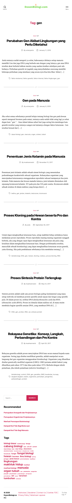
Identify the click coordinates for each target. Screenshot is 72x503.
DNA (22, 256)
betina (13, 193)
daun (13, 449)
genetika (37, 374)
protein (24, 379)
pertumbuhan (7, 476)
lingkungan (10, 461)
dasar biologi (15, 134)
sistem (38, 134)
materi (26, 377)
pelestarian (26, 471)
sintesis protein (36, 312)
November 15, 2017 (46, 162)
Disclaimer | (32, 493)
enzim (32, 451)
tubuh (44, 134)
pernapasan (29, 473)
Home (34, 35)
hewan (30, 256)
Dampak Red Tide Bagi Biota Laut (17, 426)
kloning (36, 256)
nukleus (42, 256)
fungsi (13, 454)
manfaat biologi (10, 468)
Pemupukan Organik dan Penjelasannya (19, 417)
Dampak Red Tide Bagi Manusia (16, 430)
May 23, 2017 (46, 284)
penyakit (6, 473)
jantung (34, 456)
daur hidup (19, 449)
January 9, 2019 (45, 106)
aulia (28, 225)
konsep (55, 374)
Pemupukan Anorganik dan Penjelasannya (20, 413)
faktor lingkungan (50, 78)
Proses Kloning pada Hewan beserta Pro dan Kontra (36, 217)
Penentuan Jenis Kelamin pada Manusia (36, 156)
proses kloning (51, 256)
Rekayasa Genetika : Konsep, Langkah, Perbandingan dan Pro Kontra (36, 335)
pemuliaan (40, 377)
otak (21, 471)
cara (24, 446)
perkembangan (21, 473)
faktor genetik (28, 78)
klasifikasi (32, 459)
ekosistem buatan (8, 451)
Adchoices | (23, 493)
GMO (42, 374)
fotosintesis (7, 453)
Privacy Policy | (24, 495)
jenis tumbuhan (24, 459)
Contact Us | (42, 493)
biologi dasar (10, 443)
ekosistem (28, 449)
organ (33, 134)
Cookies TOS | (52, 493)
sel (29, 312)
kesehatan (48, 374)
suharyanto (30, 50)
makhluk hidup (13, 464)
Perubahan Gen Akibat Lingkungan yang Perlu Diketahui (36, 42)
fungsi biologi (25, 453)
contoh (23, 374)
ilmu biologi (25, 456)
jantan (22, 193)
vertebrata (18, 478)
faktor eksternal (16, 78)
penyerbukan (13, 473)
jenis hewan (14, 459)
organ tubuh (11, 471)
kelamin (27, 193)
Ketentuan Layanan (37, 495)
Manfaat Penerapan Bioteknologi (17, 421)
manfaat (27, 465)
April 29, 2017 (46, 343)
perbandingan (16, 379)
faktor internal (38, 78)
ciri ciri (29, 446)
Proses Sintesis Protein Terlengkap (36, 278)
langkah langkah (17, 377)
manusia (28, 134)
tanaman (23, 475)
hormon (15, 456)
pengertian (48, 377)
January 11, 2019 (45, 50)
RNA (58, 256)
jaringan (6, 459)
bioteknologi (15, 256)
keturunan (35, 193)
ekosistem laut (25, 451)
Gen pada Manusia (36, 100)
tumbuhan (9, 478)
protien (21, 312)
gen (58, 78)
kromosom (43, 193)
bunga (28, 443)
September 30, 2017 (43, 225)
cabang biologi (13, 446)
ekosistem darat (17, 451)
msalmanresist (29, 162)
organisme (32, 377)
